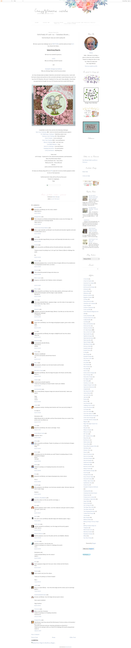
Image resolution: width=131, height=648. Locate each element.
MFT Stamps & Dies (88, 436)
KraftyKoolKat (37, 389)
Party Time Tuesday (47, 140)
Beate (35, 452)
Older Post (73, 637)
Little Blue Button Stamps (90, 415)
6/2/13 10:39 (37, 266)
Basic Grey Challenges (41, 132)
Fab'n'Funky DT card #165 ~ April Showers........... (93, 240)
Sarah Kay (86, 472)
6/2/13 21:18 (37, 537)
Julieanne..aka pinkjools (40, 497)
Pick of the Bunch (88, 454)
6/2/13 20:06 (37, 481)
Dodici (36, 351)
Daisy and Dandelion (88, 323)
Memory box (86, 431)
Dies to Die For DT (88, 332)
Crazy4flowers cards (51, 10)
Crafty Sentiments (49, 150)
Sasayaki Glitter (87, 474)
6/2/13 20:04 (37, 470)
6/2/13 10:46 (37, 296)
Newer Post (34, 637)
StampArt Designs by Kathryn (53, 69)
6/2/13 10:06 (37, 241)
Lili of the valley (55, 199)
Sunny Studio (87, 503)
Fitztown (86, 360)
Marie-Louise (37, 278)
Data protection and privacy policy (82, 22)
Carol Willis (37, 320)
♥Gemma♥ (36, 340)
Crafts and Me (87, 309)
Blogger (94, 543)
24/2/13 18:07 (37, 630)
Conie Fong (86, 305)
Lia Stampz (86, 409)
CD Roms (86, 299)
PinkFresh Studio (88, 462)
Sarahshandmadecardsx (40, 594)
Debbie (36, 380)
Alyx (35, 505)
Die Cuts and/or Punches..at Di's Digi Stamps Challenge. (93, 197)
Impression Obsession (89, 387)
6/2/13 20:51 (37, 520)
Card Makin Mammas (52, 144)
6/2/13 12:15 (37, 337)
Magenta (86, 421)
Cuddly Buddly (87, 319)
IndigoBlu (86, 389)
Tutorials (86, 515)
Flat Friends (86, 364)
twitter (56, 194)
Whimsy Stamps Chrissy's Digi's (91, 521)
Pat (35, 474)
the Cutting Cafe (88, 505)
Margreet (36, 309)
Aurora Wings (87, 291)
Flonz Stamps (87, 366)
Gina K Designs (87, 374)
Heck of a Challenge (49, 146)
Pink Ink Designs (88, 460)
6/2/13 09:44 (37, 224)
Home (37, 22)
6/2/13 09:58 (37, 233)
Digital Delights (87, 342)
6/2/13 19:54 (37, 461)
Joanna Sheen (87, 393)
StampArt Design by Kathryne (91, 487)
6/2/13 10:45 (37, 285)
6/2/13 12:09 (37, 327)
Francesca (36, 609)
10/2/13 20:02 (37, 616)
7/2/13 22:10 (37, 591)
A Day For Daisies (88, 281)
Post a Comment (35, 634)
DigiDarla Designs (88, 336)
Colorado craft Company (89, 303)
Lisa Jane (36, 541)
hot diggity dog (87, 378)
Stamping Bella (87, 491)
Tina (35, 425)
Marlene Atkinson (38, 533)
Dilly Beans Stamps (88, 344)
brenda (36, 245)
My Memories (87, 440)
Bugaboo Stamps (88, 297)
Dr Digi (85, 352)
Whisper (36, 260)
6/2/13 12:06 (37, 316)
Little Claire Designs (89, 417)
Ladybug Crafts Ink (88, 405)
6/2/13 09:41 (37, 213)
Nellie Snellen (87, 442)
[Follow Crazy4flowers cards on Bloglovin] (88, 549)
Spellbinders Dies (88, 482)
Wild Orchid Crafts (88, 529)
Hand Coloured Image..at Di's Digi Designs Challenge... (93, 230)
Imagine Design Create (89, 385)
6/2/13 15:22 (37, 376)
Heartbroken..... (87, 220)
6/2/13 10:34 (37, 257)
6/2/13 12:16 (37, 348)
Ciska (35, 237)
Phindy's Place (87, 450)
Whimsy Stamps (87, 519)
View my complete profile (91, 66)
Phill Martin (86, 448)
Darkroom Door (87, 325)
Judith (36, 585)
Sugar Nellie (86, 501)
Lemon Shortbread (88, 407)
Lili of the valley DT (88, 413)
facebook (49, 194)
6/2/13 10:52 (37, 305)
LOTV (53, 58)
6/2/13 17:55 (37, 429)
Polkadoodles (87, 464)
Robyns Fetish (87, 468)
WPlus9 (85, 535)
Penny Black (87, 444)
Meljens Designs (88, 429)
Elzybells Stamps (88, 356)
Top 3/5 (57, 23)
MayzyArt (86, 427)
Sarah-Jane (37, 524)
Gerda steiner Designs (89, 372)
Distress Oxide (87, 346)
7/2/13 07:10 (37, 581)
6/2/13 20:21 (37, 502)
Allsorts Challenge (48, 142)
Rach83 (36, 485)
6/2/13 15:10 (37, 367)
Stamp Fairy (86, 485)
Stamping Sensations (49, 148)
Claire (35, 300)
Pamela (36, 571)
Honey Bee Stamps (88, 376)
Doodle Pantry (87, 350)
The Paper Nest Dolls (89, 507)
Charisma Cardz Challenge (48, 136)
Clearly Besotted (88, 301)
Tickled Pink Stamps (88, 513)
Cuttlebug (86, 321)
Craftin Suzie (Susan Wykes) (41, 227)
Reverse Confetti (88, 466)
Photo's (85, 452)
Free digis (86, 368)
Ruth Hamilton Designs (89, 470)
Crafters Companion (88, 307)
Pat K (72, 44)
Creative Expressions (89, 317)
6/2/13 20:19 (37, 494)
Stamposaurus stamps (89, 497)
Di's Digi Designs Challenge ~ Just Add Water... (93, 209)
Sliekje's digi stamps (88, 480)
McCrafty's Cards (38, 370)
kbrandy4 (36, 207)
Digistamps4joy (87, 340)
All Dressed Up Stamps (89, 287)
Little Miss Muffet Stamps (90, 419)
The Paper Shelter (88, 509)
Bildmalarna (86, 293)
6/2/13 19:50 (37, 448)
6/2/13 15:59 (37, 401)
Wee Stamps (87, 517)
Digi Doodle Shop (88, 334)
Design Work (58, 22)
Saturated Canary (88, 478)
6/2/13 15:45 (37, 385)
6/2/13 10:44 (37, 274)
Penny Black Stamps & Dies (90, 446)
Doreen (36, 270)
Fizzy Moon (86, 362)
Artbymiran (86, 289)
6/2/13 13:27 (37, 359)
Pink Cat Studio (87, 456)
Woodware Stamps (88, 533)
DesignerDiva (37, 216)
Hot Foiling (86, 381)
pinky (35, 441)
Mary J (36, 362)
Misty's (36, 289)
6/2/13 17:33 (37, 422)
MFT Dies (86, 434)
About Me (46, 22)
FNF (51, 170)
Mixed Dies (86, 438)
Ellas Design (87, 354)
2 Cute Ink (86, 279)
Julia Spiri (86, 397)
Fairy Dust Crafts (88, 358)
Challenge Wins (70, 23)
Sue (35, 331)
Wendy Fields (85, 171)
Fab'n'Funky (55, 44)
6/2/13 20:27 (37, 513)
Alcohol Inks (86, 285)
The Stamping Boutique (89, 511)
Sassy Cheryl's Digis (88, 476)
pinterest (63, 194)
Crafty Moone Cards (39, 433)
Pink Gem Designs (88, 458)
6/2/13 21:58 (37, 548)
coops (35, 405)
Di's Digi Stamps (87, 330)
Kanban (85, 399)
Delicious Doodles (88, 328)
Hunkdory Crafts (88, 383)
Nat (35, 561)
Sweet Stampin (48, 138)
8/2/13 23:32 (37, 605)
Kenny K (86, 401)
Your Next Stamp (88, 538)
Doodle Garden (87, 348)
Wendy (91, 52)
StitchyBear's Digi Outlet (90, 499)
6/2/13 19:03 (37, 437)
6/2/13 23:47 (37, 567)
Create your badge (86, 175)
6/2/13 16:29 (37, 412)
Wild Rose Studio (88, 531)
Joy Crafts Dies (87, 395)
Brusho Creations (88, 295)
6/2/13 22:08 (37, 558)
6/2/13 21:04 (37, 530)
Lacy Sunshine (87, 403)
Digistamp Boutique (88, 338)
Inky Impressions (88, 391)
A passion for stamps (89, 283)
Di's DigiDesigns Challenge (47, 134)
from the (86, 370)
